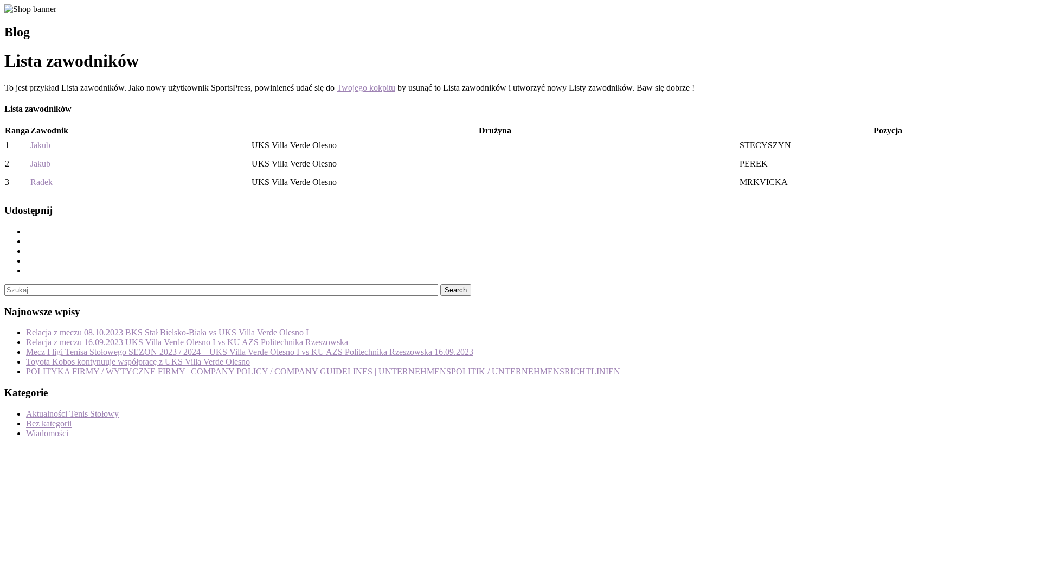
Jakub (40, 145)
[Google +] (29, 260)
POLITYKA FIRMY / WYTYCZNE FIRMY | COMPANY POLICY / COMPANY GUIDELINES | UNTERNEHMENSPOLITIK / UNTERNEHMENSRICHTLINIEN (323, 371)
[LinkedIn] (29, 270)
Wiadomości (47, 433)
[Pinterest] (29, 251)
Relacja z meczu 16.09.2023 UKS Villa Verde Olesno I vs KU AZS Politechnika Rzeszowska (187, 342)
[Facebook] (29, 231)
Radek (41, 182)
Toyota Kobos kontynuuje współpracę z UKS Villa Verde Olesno (138, 361)
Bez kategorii (49, 423)
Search (456, 290)
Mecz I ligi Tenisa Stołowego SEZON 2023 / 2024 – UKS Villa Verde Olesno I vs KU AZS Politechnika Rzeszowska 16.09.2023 (249, 351)
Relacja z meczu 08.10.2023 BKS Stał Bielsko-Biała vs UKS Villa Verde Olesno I (167, 332)
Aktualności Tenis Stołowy (72, 413)
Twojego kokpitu (366, 87)
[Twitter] (29, 241)
